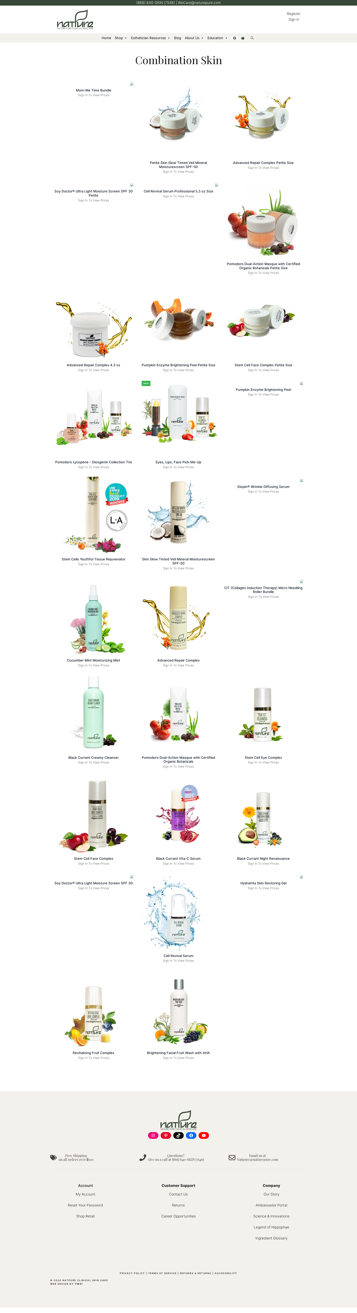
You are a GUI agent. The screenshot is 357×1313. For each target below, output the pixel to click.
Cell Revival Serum (178, 956)
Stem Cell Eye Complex (263, 758)
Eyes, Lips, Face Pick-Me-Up (178, 462)
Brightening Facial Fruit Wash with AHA (178, 1053)
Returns (178, 1205)
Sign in (293, 19)
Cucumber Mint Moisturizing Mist (93, 660)
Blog (177, 38)
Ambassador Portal (271, 1205)
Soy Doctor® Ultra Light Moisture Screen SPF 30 (93, 883)
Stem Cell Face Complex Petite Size (263, 365)
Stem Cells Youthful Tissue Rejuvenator (94, 559)
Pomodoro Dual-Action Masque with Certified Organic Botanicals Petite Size (263, 266)
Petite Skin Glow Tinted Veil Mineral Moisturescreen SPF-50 (178, 165)
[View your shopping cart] (243, 38)
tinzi (79, 1283)
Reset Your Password (85, 1205)
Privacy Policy (132, 1273)
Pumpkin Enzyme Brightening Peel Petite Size (178, 365)
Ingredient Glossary (271, 1238)
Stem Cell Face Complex (93, 858)
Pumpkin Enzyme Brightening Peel (263, 390)
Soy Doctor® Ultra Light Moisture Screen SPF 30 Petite (93, 193)
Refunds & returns (195, 1273)
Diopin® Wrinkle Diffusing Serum (263, 487)
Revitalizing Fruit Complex (93, 1053)
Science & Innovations (271, 1216)
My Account (85, 1194)
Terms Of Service (162, 1273)
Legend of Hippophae (271, 1227)
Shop (119, 38)
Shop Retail (85, 1216)
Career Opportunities (178, 1216)
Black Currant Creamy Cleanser (93, 758)
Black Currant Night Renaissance (263, 858)
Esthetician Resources (148, 38)
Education (215, 38)
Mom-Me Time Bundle (93, 90)
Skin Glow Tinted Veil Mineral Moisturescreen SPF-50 (178, 561)
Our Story (271, 1194)
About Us (192, 38)
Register (293, 14)
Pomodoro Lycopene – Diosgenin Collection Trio (93, 462)
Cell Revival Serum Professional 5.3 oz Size (178, 191)
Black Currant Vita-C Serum (178, 858)
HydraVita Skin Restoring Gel (263, 883)
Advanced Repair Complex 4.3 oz (93, 365)
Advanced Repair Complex (178, 660)
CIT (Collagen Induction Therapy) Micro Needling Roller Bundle (263, 590)
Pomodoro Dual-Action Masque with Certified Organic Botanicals (178, 760)
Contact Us (178, 1194)
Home (106, 38)
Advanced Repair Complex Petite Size (263, 163)
